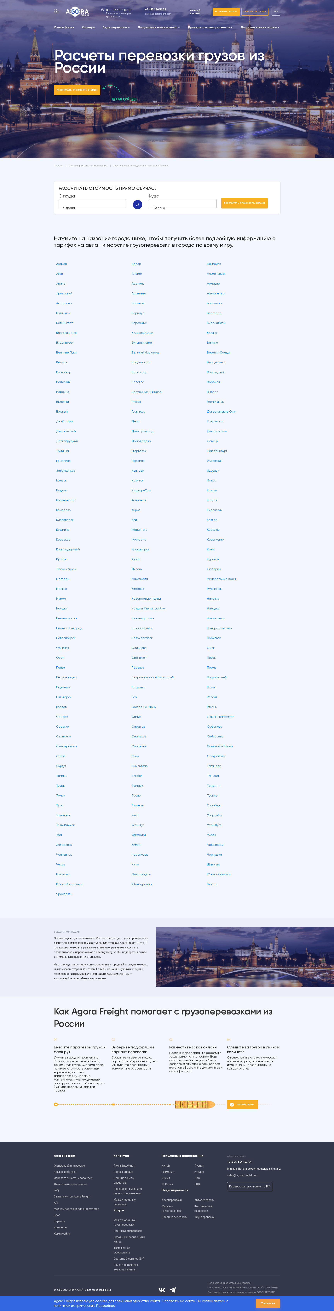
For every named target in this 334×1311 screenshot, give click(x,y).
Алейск (137, 273)
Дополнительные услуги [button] (259, 27)
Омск (211, 648)
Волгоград (139, 372)
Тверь (60, 785)
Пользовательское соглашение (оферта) (229, 1283)
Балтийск (63, 313)
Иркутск (138, 480)
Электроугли (141, 874)
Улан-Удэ (214, 805)
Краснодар (215, 539)
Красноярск (140, 549)
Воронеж (214, 382)
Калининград (65, 500)
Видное (61, 362)
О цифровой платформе (69, 1165)
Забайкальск (65, 470)
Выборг (212, 392)
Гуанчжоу (138, 411)
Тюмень (137, 805)
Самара (62, 717)
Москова (138, 589)
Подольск (63, 687)
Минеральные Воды (221, 579)
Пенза (60, 667)
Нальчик (213, 598)
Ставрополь (216, 756)
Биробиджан (216, 323)
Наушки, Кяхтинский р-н (149, 608)
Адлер (136, 264)
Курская (213, 559)
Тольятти (214, 785)
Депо (136, 421)
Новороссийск (142, 628)
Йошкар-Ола (141, 490)
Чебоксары (215, 845)
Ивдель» (213, 470)
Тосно (136, 795)
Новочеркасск (142, 638)
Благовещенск (67, 333)
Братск (212, 333)
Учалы (211, 835)
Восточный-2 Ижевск (147, 392)
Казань (212, 490)
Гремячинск (215, 401)
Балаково (139, 303)
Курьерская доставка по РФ (249, 1186)
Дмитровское (217, 431)
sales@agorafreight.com (158, 14)
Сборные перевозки (174, 1217)
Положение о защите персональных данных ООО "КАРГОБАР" (241, 1292)
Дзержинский (66, 431)
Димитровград (142, 431)
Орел (60, 657)
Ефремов (138, 461)
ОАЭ (197, 1178)
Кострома (139, 539)
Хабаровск (64, 845)
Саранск (62, 726)
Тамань (61, 776)
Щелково (63, 874)
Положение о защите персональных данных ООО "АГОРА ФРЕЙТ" (243, 1287)
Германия (168, 1171)
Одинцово (139, 648)
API (56, 1202)
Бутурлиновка (142, 342)
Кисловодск (65, 520)
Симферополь (66, 746)
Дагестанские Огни (221, 411)
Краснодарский (68, 549)
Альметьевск (216, 273)
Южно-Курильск (219, 874)
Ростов (61, 707)
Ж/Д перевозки (204, 1217)
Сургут (61, 766)
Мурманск (214, 589)
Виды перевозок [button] (115, 27)
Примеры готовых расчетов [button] (209, 27)
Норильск (214, 638)
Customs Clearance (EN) (129, 1258)
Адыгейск (214, 264)
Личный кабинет (124, 1165)
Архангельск (216, 293)
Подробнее (105, 1306)
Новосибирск (66, 638)
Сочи (135, 756)
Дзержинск (215, 421)
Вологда (138, 382)
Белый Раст (64, 323)
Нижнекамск (216, 618)
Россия (212, 697)
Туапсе (212, 795)
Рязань (211, 707)
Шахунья (213, 864)
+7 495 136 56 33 (155, 9)
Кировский (214, 510)
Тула (59, 805)
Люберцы (214, 569)
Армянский (64, 293)
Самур (136, 717)
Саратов (138, 726)
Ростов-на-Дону (144, 707)
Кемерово (63, 510)
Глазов (136, 401)
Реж (134, 697)
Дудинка (62, 451)
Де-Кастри (64, 421)
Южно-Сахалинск (69, 884)
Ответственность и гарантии (73, 1178)
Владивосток (141, 362)
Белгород (214, 313)
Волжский (63, 382)
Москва (61, 589)
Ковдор (212, 520)
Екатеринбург (217, 451)
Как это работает (65, 1171)
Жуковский (214, 461)
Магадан (62, 579)
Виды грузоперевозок (128, 1230)
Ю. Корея (167, 1184)
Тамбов (137, 776)
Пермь (211, 667)
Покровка (139, 687)
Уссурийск (214, 815)
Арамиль (138, 283)
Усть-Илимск (65, 825)
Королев (213, 529)
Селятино (63, 736)
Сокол (61, 756)
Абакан (61, 264)
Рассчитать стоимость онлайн (77, 90)
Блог (57, 1215)
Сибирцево (215, 736)
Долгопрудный (67, 441)
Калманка (139, 500)
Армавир (213, 283)
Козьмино (63, 529)
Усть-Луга (214, 825)
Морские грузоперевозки (172, 1208)
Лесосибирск (66, 569)
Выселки (62, 401)
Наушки (61, 608)
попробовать (245, 1104)
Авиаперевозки (172, 1200)
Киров (136, 510)
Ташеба (213, 776)
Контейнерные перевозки (203, 1208)
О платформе (64, 27)
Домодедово (141, 441)
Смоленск (139, 746)
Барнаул (138, 313)
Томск (60, 795)
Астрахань (64, 303)
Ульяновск (63, 815)
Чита (135, 864)
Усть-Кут (138, 825)
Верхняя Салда (218, 352)
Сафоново (214, 726)
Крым (211, 549)
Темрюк (137, 785)
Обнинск (62, 648)
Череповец (140, 854)
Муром (61, 598)
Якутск (212, 884)
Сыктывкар (140, 766)
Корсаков (63, 539)
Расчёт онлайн (123, 1171)
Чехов (60, 864)
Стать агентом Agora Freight (72, 1196)
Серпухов (139, 736)
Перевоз (138, 667)
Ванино (212, 342)
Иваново (138, 470)
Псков (211, 687)
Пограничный (217, 677)
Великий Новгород (145, 352)
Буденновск (64, 342)
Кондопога (139, 529)
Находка (213, 608)
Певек (211, 657)
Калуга (212, 500)
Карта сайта (62, 1233)
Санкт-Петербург (220, 717)
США (197, 1184)
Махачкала (140, 579)
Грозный (62, 411)
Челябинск (64, 854)
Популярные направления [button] (157, 27)
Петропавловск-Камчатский (153, 677)
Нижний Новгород (69, 628)
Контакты (60, 1227)
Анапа (61, 283)
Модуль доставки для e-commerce (76, 1208)
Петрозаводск (66, 677)
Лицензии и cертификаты (70, 1184)
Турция (199, 1165)
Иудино (61, 490)
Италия (199, 1171)
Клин (135, 520)
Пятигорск (64, 697)
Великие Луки (66, 352)
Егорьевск (139, 451)
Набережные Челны (146, 598)
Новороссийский (219, 628)
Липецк (137, 569)
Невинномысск (67, 618)
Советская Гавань (220, 746)
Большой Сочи (142, 333)
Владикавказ (216, 362)
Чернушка (214, 854)
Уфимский (139, 835)
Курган (61, 559)
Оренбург (139, 657)
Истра (211, 480)
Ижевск (61, 480)
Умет (135, 815)
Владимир (63, 372)
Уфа (59, 835)
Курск (136, 559)
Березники (139, 323)
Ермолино (63, 461)
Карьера (88, 27)
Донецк (212, 441)
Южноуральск (142, 884)
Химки (136, 845)
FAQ (56, 1190)
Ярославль (64, 894)
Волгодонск (216, 372)
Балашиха (214, 303)
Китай (166, 1165)
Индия (166, 1178)
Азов (59, 273)
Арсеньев (139, 293)
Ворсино (62, 392)
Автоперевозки (204, 1200)
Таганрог (214, 766)
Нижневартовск (143, 618)
